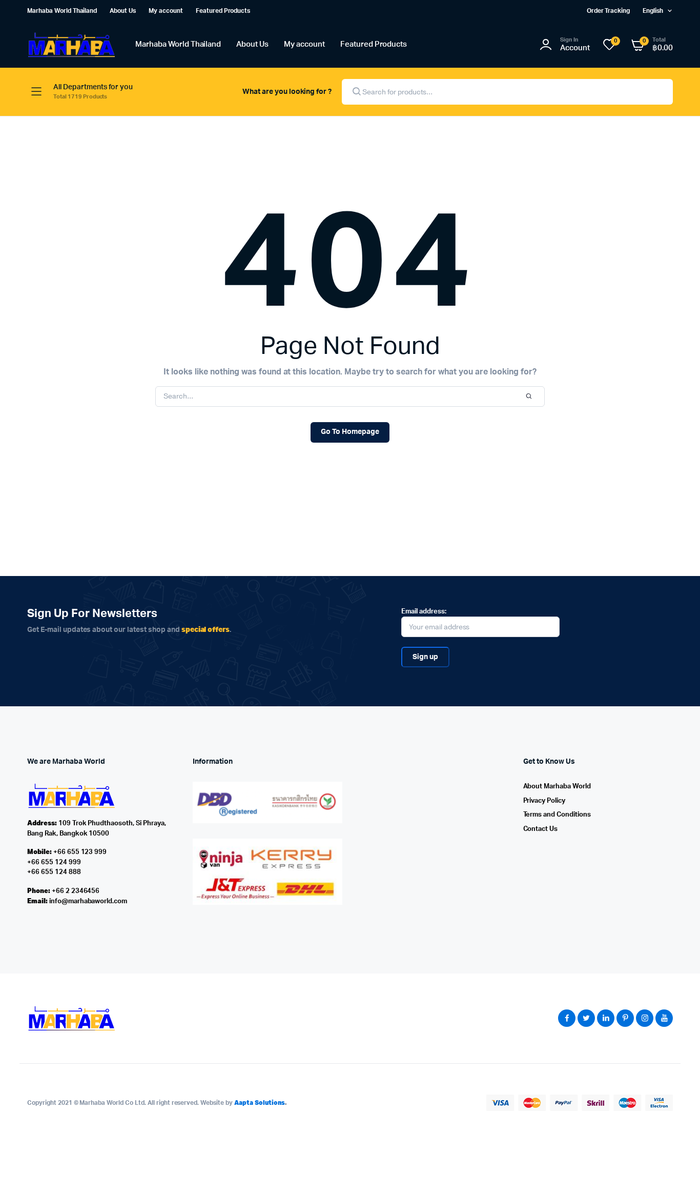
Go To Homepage (350, 431)
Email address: (423, 611)
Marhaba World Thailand (62, 11)
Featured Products (223, 11)
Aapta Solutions (259, 1102)
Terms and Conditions (557, 814)
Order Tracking (608, 11)
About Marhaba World (557, 786)
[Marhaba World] (71, 45)
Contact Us (540, 829)
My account (166, 11)
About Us (123, 11)
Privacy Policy (544, 801)
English (653, 11)
